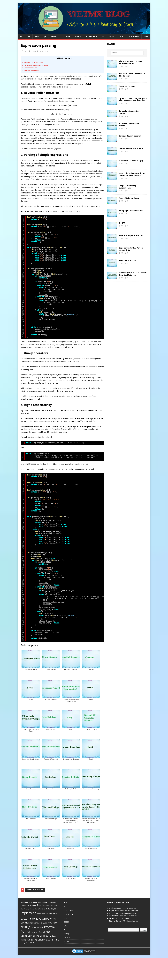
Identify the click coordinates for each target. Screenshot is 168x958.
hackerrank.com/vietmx (128, 916)
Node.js (26, 927)
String (55, 939)
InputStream (41, 914)
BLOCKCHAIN (91, 36)
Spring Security (38, 939)
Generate (33, 909)
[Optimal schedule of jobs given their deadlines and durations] (112, 103)
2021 (25, 51)
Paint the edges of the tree (131, 235)
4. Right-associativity (30, 70)
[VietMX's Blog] (84, 32)
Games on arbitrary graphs (131, 148)
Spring (46, 931)
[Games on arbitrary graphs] (112, 153)
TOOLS (78, 36)
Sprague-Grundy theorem (130, 136)
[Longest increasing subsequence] (112, 190)
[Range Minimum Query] (112, 203)
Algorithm (24, 902)
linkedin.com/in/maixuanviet (126, 913)
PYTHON (66, 36)
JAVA (37, 36)
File (22, 909)
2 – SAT (122, 223)
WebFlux (33, 943)
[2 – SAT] (112, 228)
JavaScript (42, 918)
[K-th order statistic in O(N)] (112, 165)
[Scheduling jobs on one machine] (112, 128)
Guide (47, 908)
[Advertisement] (158, 40)
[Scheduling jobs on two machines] (112, 116)
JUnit (54, 919)
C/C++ (66, 918)
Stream (48, 940)
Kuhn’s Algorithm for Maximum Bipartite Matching (133, 274)
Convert (45, 902)
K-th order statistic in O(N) (131, 161)
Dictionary (55, 905)
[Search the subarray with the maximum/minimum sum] (112, 178)
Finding (26, 909)
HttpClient (54, 909)
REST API (35, 932)
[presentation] (50, 79)
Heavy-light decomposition (131, 210)
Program (49, 927)
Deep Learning (43, 905)
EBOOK (112, 36)
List (22, 922)
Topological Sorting (127, 260)
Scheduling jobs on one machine (129, 124)
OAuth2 (33, 927)
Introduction (52, 913)
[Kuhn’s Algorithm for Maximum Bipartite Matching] (112, 277)
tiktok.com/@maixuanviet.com (126, 921)
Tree (27, 943)
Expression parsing (35, 890)
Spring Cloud (39, 935)
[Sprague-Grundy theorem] (112, 140)
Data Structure (31, 905)
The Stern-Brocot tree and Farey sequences (130, 62)
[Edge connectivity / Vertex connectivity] (112, 252)
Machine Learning (32, 923)
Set (40, 932)
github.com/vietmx (122, 918)
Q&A (146, 36)
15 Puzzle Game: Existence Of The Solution (132, 74)
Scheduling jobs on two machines (129, 112)
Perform (40, 927)
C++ (28, 36)
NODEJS (54, 36)
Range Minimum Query (129, 198)
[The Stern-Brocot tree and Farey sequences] (112, 66)
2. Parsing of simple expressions (35, 65)
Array (30, 902)
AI (103, 36)
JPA (51, 919)
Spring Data (51, 936)
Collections (37, 902)
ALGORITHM (134, 36)
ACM (121, 36)
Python (26, 931)
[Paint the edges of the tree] (112, 240)
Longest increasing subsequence (127, 186)
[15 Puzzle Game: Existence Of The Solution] (112, 78)
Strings (23, 943)
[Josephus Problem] (112, 91)
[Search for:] (127, 53)
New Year (52, 922)
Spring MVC (25, 940)
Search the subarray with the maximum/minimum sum (132, 174)
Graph (40, 909)
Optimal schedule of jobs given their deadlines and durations (133, 99)
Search (143, 930)
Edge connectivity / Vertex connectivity (131, 249)
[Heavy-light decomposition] (112, 215)
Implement (28, 913)
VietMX (33, 51)
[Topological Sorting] (112, 265)
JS (45, 36)
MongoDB (43, 923)
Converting (52, 902)
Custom (23, 905)
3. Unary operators (29, 68)
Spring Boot (26, 935)
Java (31, 918)
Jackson (24, 919)
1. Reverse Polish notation (32, 62)
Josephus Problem (127, 86)
